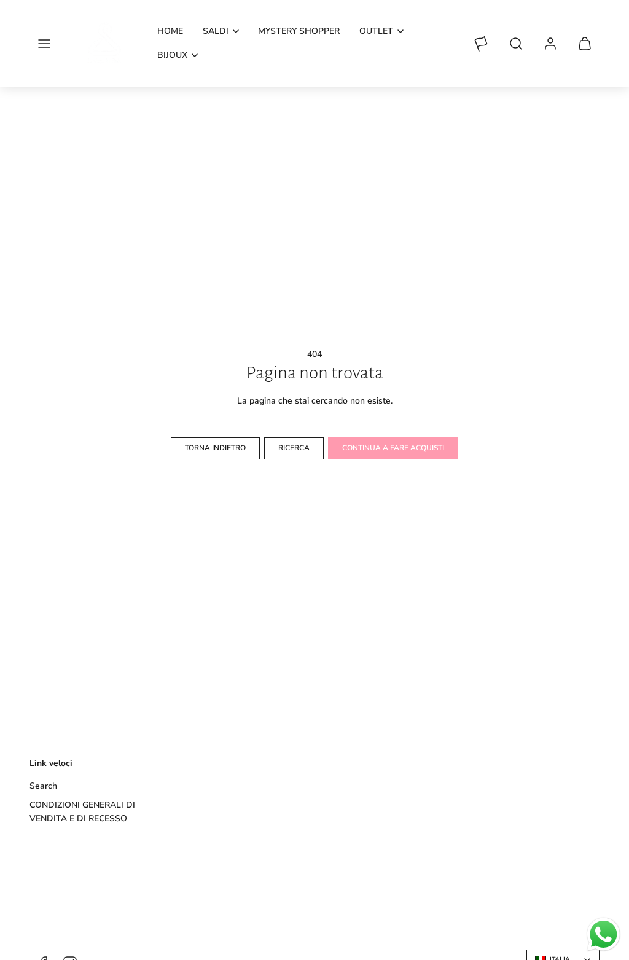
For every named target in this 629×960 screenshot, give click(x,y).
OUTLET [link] (376, 31)
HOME (170, 31)
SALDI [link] (216, 31)
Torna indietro (215, 448)
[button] (44, 43)
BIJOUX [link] (172, 55)
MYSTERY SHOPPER (299, 31)
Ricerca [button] (294, 448)
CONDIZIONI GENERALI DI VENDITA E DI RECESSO (82, 811)
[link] (550, 43)
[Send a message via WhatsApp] (603, 934)
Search (43, 786)
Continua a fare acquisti (393, 448)
